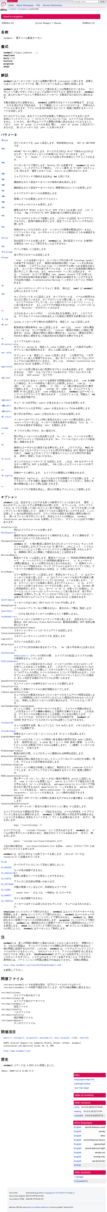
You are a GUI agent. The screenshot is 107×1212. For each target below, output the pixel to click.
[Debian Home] (3, 5)
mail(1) (7, 1038)
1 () (78, 1176)
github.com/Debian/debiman (37, 1207)
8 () (81, 1181)
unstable (12, 9)
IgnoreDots (7, 611)
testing (77, 1111)
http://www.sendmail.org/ (17, 1051)
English (77, 1127)
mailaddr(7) (46, 1038)
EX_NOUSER (6, 867)
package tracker (82, 1083)
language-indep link (84, 1079)
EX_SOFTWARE (7, 884)
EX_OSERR (5, 890)
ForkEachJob (7, 722)
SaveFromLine (8, 600)
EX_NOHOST (6, 895)
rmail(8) (84, 1038)
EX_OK (4, 862)
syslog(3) (19, 1038)
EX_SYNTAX (6, 878)
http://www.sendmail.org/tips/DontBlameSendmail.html (32, 965)
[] (5, 378)
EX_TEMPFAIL (7, 901)
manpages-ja (23, 9)
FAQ (38, 5)
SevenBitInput (8, 731)
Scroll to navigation (13, 16)
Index (11, 5)
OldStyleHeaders (9, 661)
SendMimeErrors (9, 616)
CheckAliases (8, 653)
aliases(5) (32, 1038)
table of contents (84, 1095)
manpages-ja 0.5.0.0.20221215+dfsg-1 (59, 1193)
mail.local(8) (61, 1038)
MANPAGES (12, 1)
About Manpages (25, 5)
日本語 (77, 1165)
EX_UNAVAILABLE (9, 873)
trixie (76, 1107)
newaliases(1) (21, 655)
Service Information (52, 5)
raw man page (81, 1087)
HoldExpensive (8, 532)
